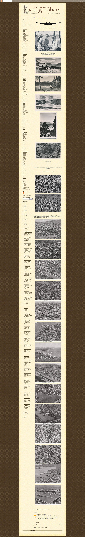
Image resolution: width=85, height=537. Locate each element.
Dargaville (24, 50)
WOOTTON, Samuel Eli (28, 241)
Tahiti (23, 162)
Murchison (24, 106)
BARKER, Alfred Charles (28, 233)
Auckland (24, 27)
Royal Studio (26, 374)
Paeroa (24, 122)
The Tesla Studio (27, 324)
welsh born (24, 181)
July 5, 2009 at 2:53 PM (41, 519)
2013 (25, 218)
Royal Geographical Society (27, 379)
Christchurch (24, 43)
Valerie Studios (26, 291)
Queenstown (24, 139)
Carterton (24, 37)
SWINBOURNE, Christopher (27, 354)
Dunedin (24, 52)
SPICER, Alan (26, 332)
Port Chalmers (25, 134)
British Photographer (26, 35)
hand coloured (25, 69)
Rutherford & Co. (27, 370)
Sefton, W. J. (26, 364)
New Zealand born (25, 112)
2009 (25, 223)
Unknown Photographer (28, 295)
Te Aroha (24, 166)
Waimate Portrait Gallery (28, 277)
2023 (25, 205)
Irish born (24, 80)
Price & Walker (26, 402)
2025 (25, 202)
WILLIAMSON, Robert (28, 250)
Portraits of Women (27, 235)
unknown (24, 171)
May (25, 411)
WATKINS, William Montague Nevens (27, 288)
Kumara (24, 84)
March (26, 412)
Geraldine (24, 62)
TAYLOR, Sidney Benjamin (27, 306)
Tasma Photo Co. (27, 314)
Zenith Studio (26, 238)
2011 (25, 220)
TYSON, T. (26, 308)
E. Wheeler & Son (27, 258)
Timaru (24, 169)
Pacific (24, 121)
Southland (24, 153)
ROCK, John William (27, 375)
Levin (23, 88)
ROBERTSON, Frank (27, 373)
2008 (25, 224)
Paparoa (24, 127)
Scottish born (25, 152)
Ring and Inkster (27, 381)
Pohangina (24, 133)
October (26, 228)
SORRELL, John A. (27, 360)
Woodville (24, 188)
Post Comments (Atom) (43, 527)
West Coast (24, 182)
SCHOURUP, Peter (27, 342)
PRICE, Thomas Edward (28, 395)
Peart (23, 128)
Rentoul (25, 387)
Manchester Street (25, 94)
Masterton (24, 97)
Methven (24, 100)
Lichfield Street (25, 89)
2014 (25, 216)
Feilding (24, 56)
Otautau (24, 118)
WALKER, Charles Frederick (27, 267)
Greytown (24, 67)
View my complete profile (27, 195)
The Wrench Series (27, 245)
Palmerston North (25, 125)
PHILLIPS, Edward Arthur (27, 405)
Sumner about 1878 (27, 234)
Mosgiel (24, 103)
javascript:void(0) (25, 81)
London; (24, 90)
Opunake (24, 116)
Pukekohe (24, 138)
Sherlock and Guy (27, 346)
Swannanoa (24, 158)
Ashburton (24, 26)
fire (23, 58)
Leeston (24, 87)
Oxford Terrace (25, 120)
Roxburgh (24, 147)
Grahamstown (25, 65)
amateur (24, 22)
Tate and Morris (26, 303)
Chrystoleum (24, 44)
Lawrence (24, 86)
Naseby (24, 108)
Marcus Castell (41, 514)
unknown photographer (28, 237)
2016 (25, 214)
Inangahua (24, 76)
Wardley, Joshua (26, 263)
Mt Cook (24, 105)
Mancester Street (25, 93)
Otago (23, 117)
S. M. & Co (26, 350)
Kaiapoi (24, 82)
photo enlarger (25, 130)
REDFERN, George (27, 386)
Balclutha (24, 30)
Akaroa (24, 20)
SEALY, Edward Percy (27, 349)
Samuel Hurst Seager (26, 151)
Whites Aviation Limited (28, 273)
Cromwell (24, 47)
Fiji (23, 57)
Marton (24, 96)
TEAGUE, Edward (27, 298)
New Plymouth (25, 110)
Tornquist (25, 302)
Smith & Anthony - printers (27, 339)
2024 (25, 203)
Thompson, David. (27, 313)
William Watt (26, 253)
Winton (24, 186)
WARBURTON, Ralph (27, 252)
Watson (25, 272)
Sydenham (24, 159)
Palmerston (24, 124)
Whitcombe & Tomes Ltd (28, 244)
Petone (24, 129)
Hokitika (24, 74)
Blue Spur (24, 34)
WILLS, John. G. (27, 255)
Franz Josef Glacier (25, 61)
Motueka (24, 104)
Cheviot (24, 42)
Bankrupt (24, 31)
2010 (25, 221)
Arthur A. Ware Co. (27, 261)
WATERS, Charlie (27, 257)
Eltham (24, 53)
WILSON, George (27, 251)
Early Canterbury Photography (28, 193)
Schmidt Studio (26, 335)
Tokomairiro (24, 170)
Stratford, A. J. (26, 347)
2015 (25, 215)
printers (24, 136)
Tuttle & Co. (26, 310)
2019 (25, 210)
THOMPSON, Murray (27, 299)
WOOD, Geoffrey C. (27, 282)
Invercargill (24, 79)
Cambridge (24, 36)
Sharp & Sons (26, 340)
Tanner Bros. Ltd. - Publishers (27, 321)
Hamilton (24, 68)
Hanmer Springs (25, 70)
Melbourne (24, 98)
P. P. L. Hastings (26, 396)
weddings (24, 179)
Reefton (24, 142)
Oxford (24, 119)
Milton (24, 102)
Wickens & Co (26, 280)
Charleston (24, 39)
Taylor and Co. (26, 323)
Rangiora (24, 141)
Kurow (24, 85)
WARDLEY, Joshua (27, 265)
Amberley (24, 23)
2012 (25, 219)
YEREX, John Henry (27, 240)
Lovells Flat (24, 91)
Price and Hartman (27, 406)
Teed (25, 311)
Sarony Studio (26, 329)
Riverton (24, 144)
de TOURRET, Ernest (27, 318)
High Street (24, 73)
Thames (24, 168)
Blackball (24, 32)
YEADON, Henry (27, 239)
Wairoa (24, 176)
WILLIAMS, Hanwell (27, 268)
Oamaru (24, 114)
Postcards (24, 135)
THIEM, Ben (26, 309)
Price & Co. (26, 394)
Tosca (25, 304)
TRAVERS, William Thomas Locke (27, 317)
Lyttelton (24, 92)
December (26, 225)
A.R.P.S (24, 19)
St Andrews (24, 154)
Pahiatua (24, 123)
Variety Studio (26, 289)
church (24, 45)
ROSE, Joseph (26, 376)
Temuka (24, 167)
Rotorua (24, 146)
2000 (25, 417)
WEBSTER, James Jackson (27, 276)
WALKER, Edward (27, 256)
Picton (24, 131)
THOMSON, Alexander (28, 315)
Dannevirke (24, 49)
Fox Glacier (24, 59)
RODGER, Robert (27, 368)
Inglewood (24, 78)
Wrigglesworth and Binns (26, 189)
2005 (25, 416)
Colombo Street (25, 46)
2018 (25, 211)
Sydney (24, 160)
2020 (25, 209)
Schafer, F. (26, 341)
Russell (24, 148)
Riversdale (24, 143)
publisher (24, 137)
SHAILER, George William (27, 334)
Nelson (24, 109)
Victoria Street (25, 173)
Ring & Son (26, 388)
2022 (25, 206)
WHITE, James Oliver (27, 243)
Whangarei (24, 185)
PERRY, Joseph (26, 409)
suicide (24, 157)
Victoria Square (25, 172)
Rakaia (24, 140)
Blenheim (24, 33)
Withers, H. (26, 246)
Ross (23, 145)
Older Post (60, 524)
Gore (23, 64)
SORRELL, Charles (27, 328)
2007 (25, 414)
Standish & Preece (27, 357)
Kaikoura (24, 83)
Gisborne (24, 63)
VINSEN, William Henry (28, 294)
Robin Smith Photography (28, 345)
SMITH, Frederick (27, 366)
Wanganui (24, 177)
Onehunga (24, 115)
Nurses (24, 113)
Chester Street (25, 41)
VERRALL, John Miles (28, 293)
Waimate (24, 174)
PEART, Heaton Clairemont (26, 408)
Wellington (24, 180)
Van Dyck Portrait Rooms (28, 292)
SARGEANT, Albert (27, 344)
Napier (24, 107)
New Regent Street (25, 111)
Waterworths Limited (27, 260)
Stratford (24, 156)
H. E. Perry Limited (27, 401)
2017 (25, 212)
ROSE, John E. (26, 380)
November (26, 227)
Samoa (24, 149)
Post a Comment (37, 522)
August (26, 229)
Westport (24, 183)
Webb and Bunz (26, 274)
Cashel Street (24, 38)
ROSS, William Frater (27, 369)
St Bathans (24, 155)
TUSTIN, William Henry (28, 300)
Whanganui (24, 184)
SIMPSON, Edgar (27, 336)
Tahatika (24, 161)
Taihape (24, 163)
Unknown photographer (28, 297)
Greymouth (24, 66)
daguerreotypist (25, 48)
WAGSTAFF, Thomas (27, 279)
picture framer (25, 132)
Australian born (25, 29)
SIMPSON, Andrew (27, 331)
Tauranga (24, 165)
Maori (23, 95)
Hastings (24, 71)
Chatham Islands (25, 40)
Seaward (25, 358)
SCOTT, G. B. (26, 356)
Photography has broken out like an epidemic (28, 232)
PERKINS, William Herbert (27, 399)
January (26, 413)
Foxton (24, 60)
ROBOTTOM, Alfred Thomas (27, 393)
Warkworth (24, 178)
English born (25, 54)
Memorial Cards (25, 99)
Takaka (24, 164)
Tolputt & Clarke (27, 327)
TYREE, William (27, 322)
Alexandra (24, 21)
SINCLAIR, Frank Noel (28, 359)
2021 (25, 207)
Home (48, 524)
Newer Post (36, 524)
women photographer (26, 187)
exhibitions (24, 55)
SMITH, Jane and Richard (28, 365)
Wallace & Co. (26, 284)
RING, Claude (26, 384)
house (23, 75)
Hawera (24, 72)
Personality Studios (27, 400)
